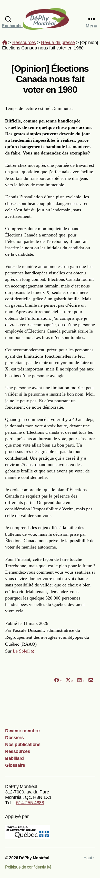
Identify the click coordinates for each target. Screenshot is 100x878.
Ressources (24, 42)
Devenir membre (22, 730)
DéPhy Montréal (50, 19)
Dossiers (14, 737)
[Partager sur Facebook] (58, 680)
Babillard (14, 758)
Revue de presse (58, 42)
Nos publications (22, 744)
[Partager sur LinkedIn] (80, 680)
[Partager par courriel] (91, 680)
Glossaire (15, 765)
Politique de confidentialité (28, 867)
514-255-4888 (30, 802)
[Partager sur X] (69, 680)
